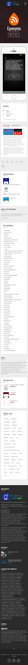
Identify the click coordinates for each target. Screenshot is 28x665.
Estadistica (6, 273)
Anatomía (6, 234)
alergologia (13, 418)
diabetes (6, 437)
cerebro (14, 428)
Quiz (20, 466)
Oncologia (6, 314)
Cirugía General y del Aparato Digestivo (13, 251)
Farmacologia (7, 277)
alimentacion (7, 421)
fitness (14, 443)
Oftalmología (7, 312)
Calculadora (6, 425)
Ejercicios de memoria (9, 266)
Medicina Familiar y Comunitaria (11, 294)
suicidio (11, 472)
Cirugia (5, 249)
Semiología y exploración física (11, 339)
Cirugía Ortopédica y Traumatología (12, 252)
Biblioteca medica (8, 241)
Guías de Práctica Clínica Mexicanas (11, 450)
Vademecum (7, 348)
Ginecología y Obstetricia (10, 284)
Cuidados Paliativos (8, 258)
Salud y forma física (8, 335)
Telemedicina (7, 342)
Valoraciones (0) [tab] (15, 125)
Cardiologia (7, 245)
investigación (14, 453)
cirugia (19, 428)
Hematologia (7, 286)
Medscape (12, 198)
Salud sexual (7, 333)
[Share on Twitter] (8, 162)
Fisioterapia (6, 279)
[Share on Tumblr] (17, 162)
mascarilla (6, 456)
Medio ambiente (8, 301)
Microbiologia (7, 303)
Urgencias (6, 344)
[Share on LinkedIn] (12, 162)
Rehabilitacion (7, 329)
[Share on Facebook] (3, 162)
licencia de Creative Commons (10, 632)
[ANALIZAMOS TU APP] (4, 554)
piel (5, 466)
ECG (17, 437)
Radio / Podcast (8, 326)
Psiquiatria (6, 324)
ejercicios (6, 440)
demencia (20, 431)
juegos (20, 453)
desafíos (14, 434)
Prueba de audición (12, 466)
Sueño (5, 472)
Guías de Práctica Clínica (9, 447)
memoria (20, 459)
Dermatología (7, 260)
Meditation (13, 459)
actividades (6, 418)
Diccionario (14, 119)
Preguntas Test (7, 320)
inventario (6, 453)
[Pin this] (22, 162)
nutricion (18, 462)
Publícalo (18, 130)
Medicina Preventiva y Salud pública (12, 299)
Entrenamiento (7, 443)
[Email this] (3, 166)
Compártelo (9, 130)
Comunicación (7, 256)
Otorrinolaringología (9, 316)
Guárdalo (18, 133)
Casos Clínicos (7, 247)
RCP (5, 469)
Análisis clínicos (8, 232)
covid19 (13, 431)
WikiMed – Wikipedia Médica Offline (11, 194)
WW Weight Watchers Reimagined (11, 184)
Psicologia (6, 322)
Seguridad (6, 337)
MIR (13, 462)
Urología (6, 346)
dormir (11, 437)
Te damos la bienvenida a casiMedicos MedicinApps (14, 560)
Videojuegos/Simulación (10, 350)
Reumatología (7, 331)
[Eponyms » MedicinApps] (14, 3)
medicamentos (14, 456)
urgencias (17, 472)
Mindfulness (6, 462)
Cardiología (14, 425)
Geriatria (6, 282)
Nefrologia (6, 305)
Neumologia (7, 307)
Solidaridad (6, 341)
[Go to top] (14, 649)
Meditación (6, 459)
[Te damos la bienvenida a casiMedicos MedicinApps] (4, 562)
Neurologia (6, 309)
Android (9, 119)
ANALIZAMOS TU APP (13, 552)
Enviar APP (5, 218)
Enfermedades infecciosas (10, 269)
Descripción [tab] (6, 125)
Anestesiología (7, 237)
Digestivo (6, 264)
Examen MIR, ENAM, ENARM (10, 275)
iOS (5, 292)
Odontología (7, 311)
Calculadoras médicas (9, 243)
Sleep (18, 469)
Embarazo (13, 440)
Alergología (7, 230)
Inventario (6, 290)
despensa (20, 434)
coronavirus (6, 431)
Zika (5, 475)
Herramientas (7, 288)
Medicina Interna (8, 297)
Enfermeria (6, 271)
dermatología (7, 434)
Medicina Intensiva (8, 296)
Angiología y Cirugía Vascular (11, 239)
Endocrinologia (7, 268)
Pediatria (6, 318)
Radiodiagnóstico (8, 327)
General (6, 281)
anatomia (14, 421)
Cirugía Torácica (8, 254)
